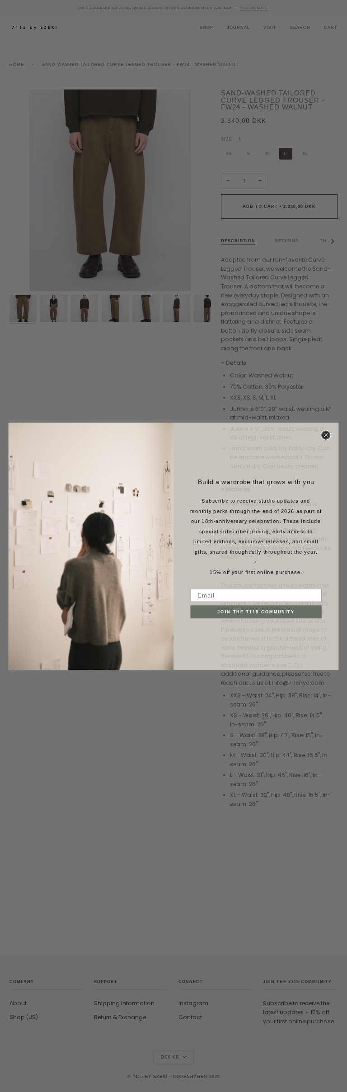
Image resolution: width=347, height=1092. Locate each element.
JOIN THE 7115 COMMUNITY (256, 611)
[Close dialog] (326, 435)
